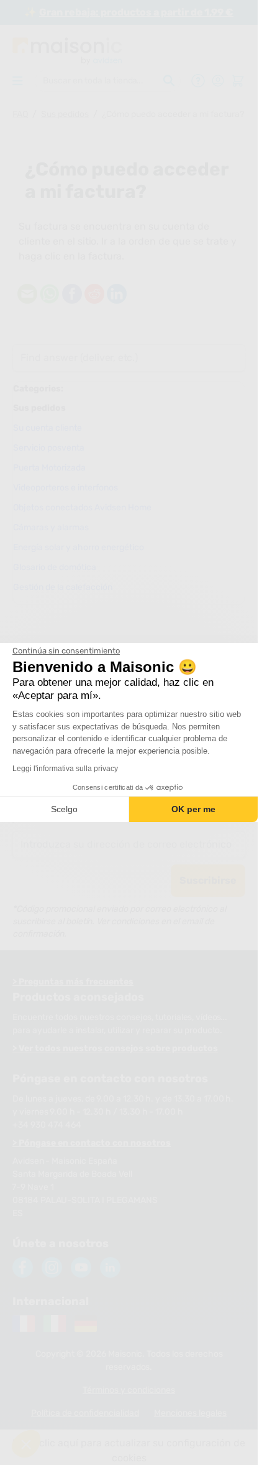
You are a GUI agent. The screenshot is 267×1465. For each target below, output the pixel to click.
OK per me (193, 809)
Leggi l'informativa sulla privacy (65, 768)
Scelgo (64, 809)
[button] (26, 1444)
